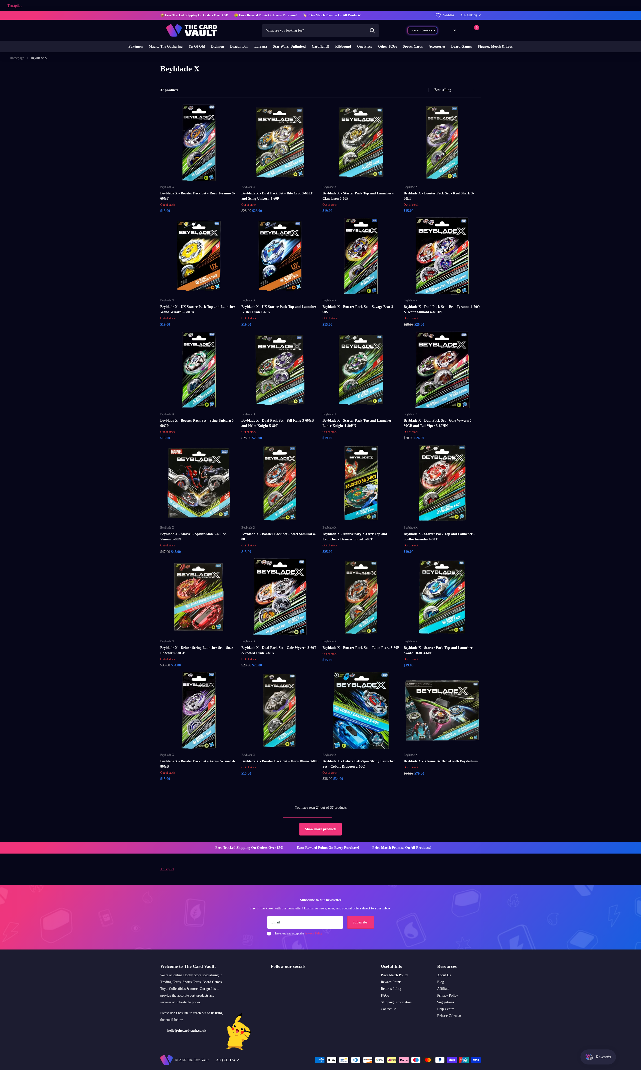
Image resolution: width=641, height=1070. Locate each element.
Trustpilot (15, 6)
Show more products (320, 829)
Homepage (17, 58)
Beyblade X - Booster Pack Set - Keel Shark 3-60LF (439, 195)
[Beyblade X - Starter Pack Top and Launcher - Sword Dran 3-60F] (442, 597)
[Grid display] (417, 90)
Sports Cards (413, 46)
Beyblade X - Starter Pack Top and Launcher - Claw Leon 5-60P (358, 195)
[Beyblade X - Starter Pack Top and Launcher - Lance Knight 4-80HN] (361, 369)
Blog (440, 982)
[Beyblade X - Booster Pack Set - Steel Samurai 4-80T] (279, 483)
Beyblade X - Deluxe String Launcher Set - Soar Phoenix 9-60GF (196, 650)
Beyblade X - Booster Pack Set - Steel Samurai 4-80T (278, 536)
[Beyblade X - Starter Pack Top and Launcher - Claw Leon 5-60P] (361, 142)
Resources (447, 966)
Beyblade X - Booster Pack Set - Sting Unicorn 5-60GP (197, 423)
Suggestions (445, 1002)
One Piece (364, 46)
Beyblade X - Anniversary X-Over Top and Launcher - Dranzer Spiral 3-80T (355, 536)
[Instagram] (272, 978)
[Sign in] (464, 30)
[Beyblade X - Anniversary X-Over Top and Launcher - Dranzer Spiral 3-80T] (361, 483)
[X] (283, 978)
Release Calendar (449, 1016)
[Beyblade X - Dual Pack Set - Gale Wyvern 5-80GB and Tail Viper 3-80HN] (442, 369)
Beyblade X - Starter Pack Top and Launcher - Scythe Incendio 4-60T (439, 536)
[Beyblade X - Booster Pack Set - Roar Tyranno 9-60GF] (198, 142)
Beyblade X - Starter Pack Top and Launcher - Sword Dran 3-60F (439, 650)
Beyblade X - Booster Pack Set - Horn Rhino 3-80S (279, 761)
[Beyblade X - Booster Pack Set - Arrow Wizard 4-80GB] (198, 710)
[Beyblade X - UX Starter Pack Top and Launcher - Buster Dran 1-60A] (279, 256)
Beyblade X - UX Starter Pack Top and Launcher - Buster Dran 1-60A (279, 309)
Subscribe (360, 922)
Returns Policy (391, 989)
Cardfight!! (320, 46)
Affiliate (443, 989)
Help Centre (445, 1009)
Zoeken (372, 30)
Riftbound (343, 46)
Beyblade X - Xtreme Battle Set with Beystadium (441, 761)
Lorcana (260, 46)
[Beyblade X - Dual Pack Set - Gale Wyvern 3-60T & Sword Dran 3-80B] (279, 597)
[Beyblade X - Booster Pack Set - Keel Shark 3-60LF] (442, 142)
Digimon (217, 46)
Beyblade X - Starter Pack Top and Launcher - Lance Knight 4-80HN (358, 423)
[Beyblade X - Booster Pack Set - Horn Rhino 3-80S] (279, 710)
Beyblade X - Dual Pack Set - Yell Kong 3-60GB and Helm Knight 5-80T (277, 423)
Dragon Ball (239, 46)
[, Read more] (451, 30)
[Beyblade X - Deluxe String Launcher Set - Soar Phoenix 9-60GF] (198, 597)
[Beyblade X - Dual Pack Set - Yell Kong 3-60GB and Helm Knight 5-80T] (279, 369)
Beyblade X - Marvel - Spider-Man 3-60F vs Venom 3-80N (193, 536)
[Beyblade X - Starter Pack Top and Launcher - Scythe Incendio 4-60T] (442, 483)
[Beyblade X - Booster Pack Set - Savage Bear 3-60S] (361, 256)
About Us (444, 975)
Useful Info (391, 966)
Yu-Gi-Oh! (197, 46)
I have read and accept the (297, 933)
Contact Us (388, 1009)
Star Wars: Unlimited (289, 46)
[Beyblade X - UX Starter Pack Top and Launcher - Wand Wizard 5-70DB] (198, 256)
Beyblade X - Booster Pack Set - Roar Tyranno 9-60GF (197, 195)
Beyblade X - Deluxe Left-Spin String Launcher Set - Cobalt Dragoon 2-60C (359, 763)
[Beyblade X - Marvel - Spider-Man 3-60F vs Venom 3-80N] (198, 483)
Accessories (437, 46)
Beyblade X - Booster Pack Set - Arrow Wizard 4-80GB (197, 763)
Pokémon (135, 46)
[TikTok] (293, 978)
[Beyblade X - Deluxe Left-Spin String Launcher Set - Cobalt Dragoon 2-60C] (361, 710)
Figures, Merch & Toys (495, 46)
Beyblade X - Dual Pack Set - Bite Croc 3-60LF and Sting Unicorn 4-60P (277, 195)
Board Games (461, 46)
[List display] (423, 90)
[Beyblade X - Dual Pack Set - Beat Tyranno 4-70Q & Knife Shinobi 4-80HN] (442, 256)
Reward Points (391, 982)
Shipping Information (396, 1002)
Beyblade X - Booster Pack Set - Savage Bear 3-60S (358, 309)
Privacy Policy (447, 995)
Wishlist (448, 15)
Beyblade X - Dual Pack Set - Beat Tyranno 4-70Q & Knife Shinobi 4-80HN (442, 309)
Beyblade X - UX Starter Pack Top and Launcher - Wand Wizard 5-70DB (198, 309)
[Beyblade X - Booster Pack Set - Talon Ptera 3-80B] (361, 597)
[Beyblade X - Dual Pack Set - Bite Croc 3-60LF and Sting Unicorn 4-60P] (279, 142)
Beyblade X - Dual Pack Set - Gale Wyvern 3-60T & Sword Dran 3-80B (278, 650)
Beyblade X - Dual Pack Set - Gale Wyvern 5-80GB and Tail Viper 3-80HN (438, 423)
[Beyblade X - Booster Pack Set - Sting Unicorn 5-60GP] (198, 369)
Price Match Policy (394, 975)
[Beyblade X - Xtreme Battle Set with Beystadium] (442, 710)
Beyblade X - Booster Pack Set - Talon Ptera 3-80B (361, 648)
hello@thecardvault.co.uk (186, 1030)
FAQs (385, 995)
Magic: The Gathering (166, 46)
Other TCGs (387, 46)
